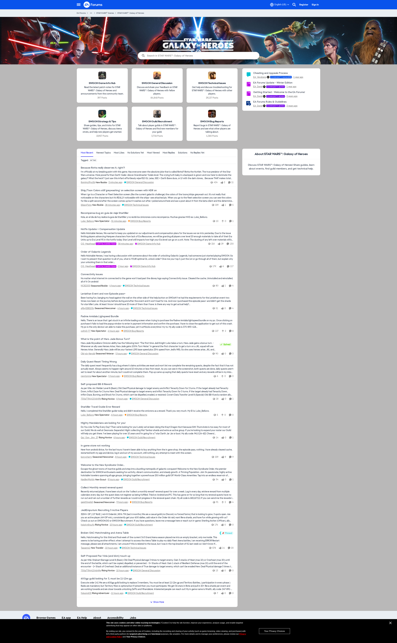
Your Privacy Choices (274, 631)
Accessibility (115, 617)
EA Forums (81, 13)
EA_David (257, 86)
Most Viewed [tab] (153, 152)
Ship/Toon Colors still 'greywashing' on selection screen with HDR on (119, 190)
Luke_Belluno (87, 221)
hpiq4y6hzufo (87, 524)
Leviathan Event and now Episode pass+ (103, 293)
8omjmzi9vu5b (88, 182)
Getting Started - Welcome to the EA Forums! (279, 92)
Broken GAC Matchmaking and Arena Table (105, 532)
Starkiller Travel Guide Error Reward (100, 406)
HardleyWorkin (88, 479)
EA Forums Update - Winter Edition (272, 82)
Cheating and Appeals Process (270, 73)
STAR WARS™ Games (105, 13)
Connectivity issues (92, 274)
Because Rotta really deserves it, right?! (103, 167)
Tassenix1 (85, 547)
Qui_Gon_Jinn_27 (89, 437)
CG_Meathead (88, 243)
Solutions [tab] (182, 152)
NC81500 (85, 285)
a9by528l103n (87, 308)
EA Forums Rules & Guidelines (270, 101)
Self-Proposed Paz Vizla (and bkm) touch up (105, 556)
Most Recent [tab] (87, 152)
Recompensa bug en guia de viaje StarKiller (105, 213)
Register (303, 4)
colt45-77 (86, 331)
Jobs (133, 617)
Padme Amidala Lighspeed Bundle (100, 316)
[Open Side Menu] (78, 4)
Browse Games (46, 617)
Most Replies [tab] (169, 152)
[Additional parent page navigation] (91, 13)
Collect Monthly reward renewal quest (102, 487)
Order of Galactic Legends (96, 251)
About (97, 617)
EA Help (82, 617)
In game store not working (95, 445)
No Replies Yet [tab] (197, 152)
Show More (158, 602)
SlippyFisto (86, 205)
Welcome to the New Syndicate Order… (103, 465)
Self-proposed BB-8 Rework (96, 384)
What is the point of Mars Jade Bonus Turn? (105, 339)
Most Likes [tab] (119, 152)
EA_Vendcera (259, 77)
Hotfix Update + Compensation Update (103, 229)
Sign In (315, 4)
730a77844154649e (91, 398)
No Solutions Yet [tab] (135, 152)
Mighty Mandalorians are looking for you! (103, 423)
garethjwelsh (87, 502)
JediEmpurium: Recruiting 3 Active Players (104, 510)
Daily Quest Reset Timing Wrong (99, 361)
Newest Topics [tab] (103, 152)
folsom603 (86, 593)
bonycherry (86, 457)
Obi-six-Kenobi (88, 353)
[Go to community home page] (93, 5)
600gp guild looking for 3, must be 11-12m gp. (106, 578)
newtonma (86, 376)
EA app (66, 617)
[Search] (294, 5)
